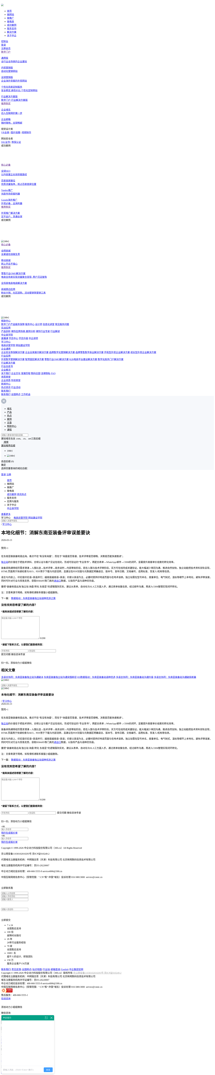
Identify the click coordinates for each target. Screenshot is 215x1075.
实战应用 (6, 328)
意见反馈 (16, 969)
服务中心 (30, 324)
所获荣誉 (15, 380)
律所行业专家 (43, 331)
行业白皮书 (7, 366)
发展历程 (25, 373)
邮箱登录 (55, 969)
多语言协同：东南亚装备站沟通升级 (134, 677)
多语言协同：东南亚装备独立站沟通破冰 (22, 677)
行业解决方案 (8, 363)
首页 (9, 11)
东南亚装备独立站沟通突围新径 (60, 677)
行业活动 (15, 387)
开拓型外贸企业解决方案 (117, 352)
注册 (8, 474)
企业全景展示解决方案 (37, 352)
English (64, 969)
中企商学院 (7, 335)
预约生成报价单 (9, 833)
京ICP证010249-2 (112, 973)
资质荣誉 (6, 377)
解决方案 (11, 32)
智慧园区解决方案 (34, 359)
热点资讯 (6, 387)
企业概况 (6, 370)
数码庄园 (35, 373)
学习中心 (6, 342)
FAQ (53, 373)
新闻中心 (6, 384)
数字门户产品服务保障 (13, 324)
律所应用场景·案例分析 (23, 331)
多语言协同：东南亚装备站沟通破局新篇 (175, 677)
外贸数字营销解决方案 (13, 359)
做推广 (10, 18)
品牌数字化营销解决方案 (62, 352)
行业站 (46, 969)
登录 (3, 45)
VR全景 (5, 132)
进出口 (57, 581)
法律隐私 (45, 373)
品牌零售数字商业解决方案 (89, 352)
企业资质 (6, 380)
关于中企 (11, 35)
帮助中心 (6, 321)
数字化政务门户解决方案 (110, 359)
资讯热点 (21, 494)
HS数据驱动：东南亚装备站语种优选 (96, 677)
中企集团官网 (76, 969)
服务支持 (11, 28)
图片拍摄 (15, 132)
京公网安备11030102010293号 (88, 973)
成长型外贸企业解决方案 (143, 352)
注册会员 (6, 48)
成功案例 (11, 25)
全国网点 (15, 394)
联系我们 (6, 391)
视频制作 (26, 132)
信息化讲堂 (48, 324)
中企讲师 (33, 338)
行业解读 (55, 331)
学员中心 (13, 338)
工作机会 (25, 394)
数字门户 (6, 52)
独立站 (4, 562)
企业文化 (15, 373)
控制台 (4, 41)
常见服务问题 (62, 324)
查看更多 (6, 514)
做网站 (10, 14)
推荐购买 (6, 103)
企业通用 (6, 349)
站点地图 (37, 969)
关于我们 (6, 373)
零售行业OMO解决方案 (56, 359)
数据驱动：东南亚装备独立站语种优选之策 (33, 598)
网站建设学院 (23, 345)
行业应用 (6, 356)
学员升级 (23, 338)
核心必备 (6, 165)
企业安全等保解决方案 (13, 352)
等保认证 (16, 142)
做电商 (10, 21)
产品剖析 (6, 331)
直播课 (4, 338)
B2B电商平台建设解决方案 (83, 359)
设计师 (38, 324)
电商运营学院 (8, 345)
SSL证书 (5, 142)
